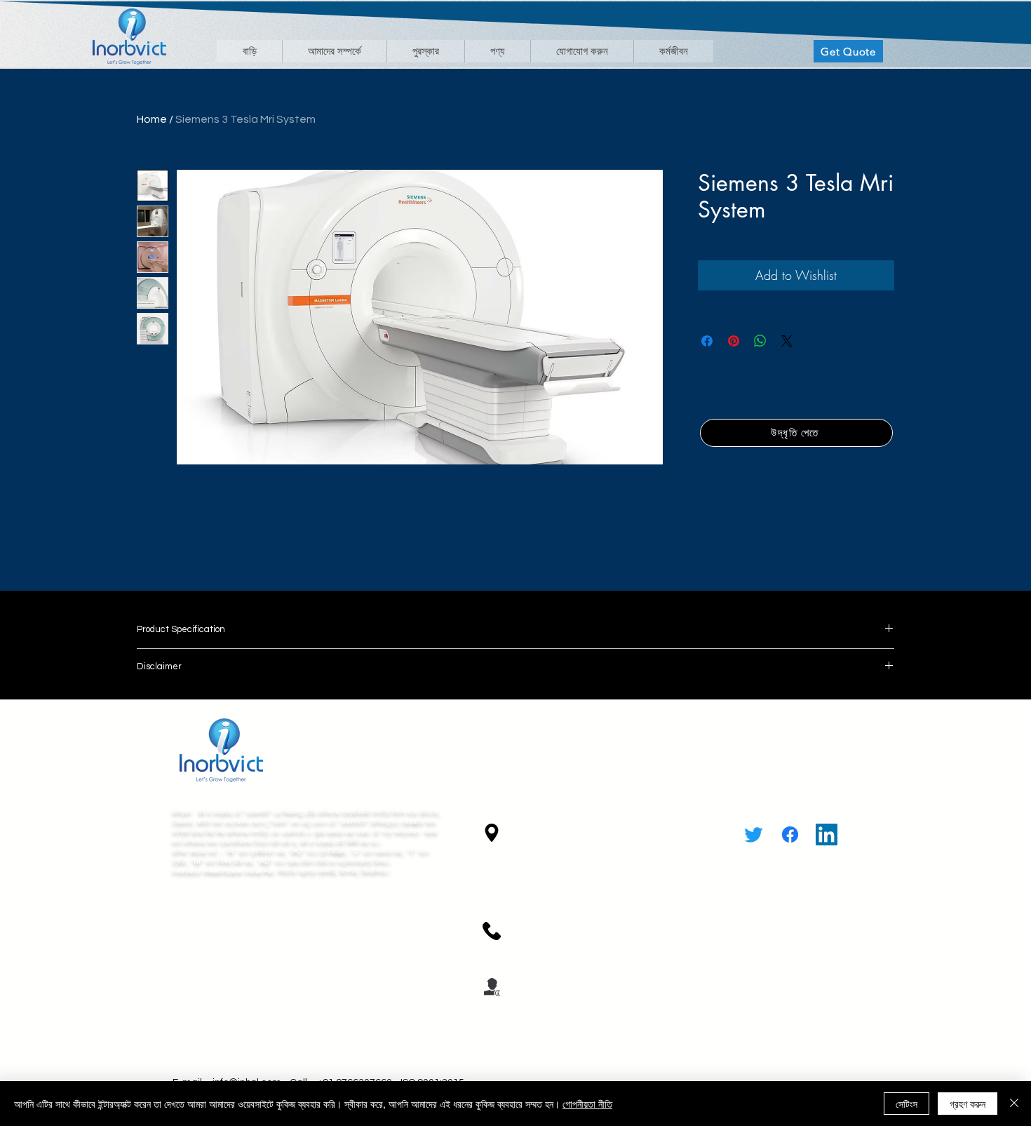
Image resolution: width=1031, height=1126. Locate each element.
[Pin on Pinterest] (733, 341)
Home (152, 119)
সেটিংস (906, 1104)
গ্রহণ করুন (967, 1104)
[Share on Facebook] (707, 341)
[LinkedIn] (826, 834)
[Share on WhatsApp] (760, 341)
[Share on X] (787, 341)
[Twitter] (753, 834)
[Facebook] (790, 834)
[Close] (1014, 1103)
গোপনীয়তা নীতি (587, 1104)
